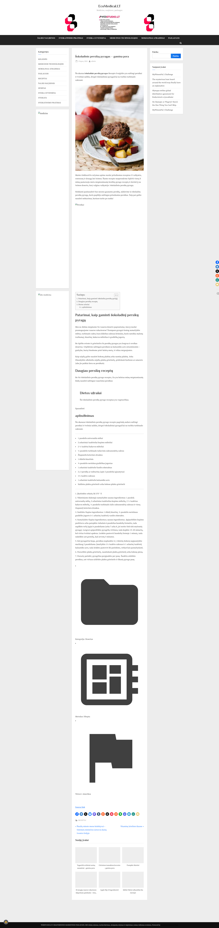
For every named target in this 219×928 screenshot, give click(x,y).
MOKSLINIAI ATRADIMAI (153, 38)
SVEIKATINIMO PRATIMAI (71, 38)
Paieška (155, 52)
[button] (77, 814)
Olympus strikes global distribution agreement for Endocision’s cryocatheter (163, 93)
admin (93, 61)
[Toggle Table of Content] (115, 295)
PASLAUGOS (174, 38)
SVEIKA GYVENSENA (96, 38)
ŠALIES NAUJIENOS (46, 38)
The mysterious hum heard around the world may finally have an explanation (166, 82)
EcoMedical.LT (109, 6)
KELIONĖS (42, 59)
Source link (80, 807)
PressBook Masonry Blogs (169, 925)
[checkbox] (6, 922)
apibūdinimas (87, 307)
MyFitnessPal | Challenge (162, 74)
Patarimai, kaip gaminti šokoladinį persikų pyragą (98, 299)
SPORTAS (42, 88)
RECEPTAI (82, 820)
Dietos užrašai (83, 304)
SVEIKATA (42, 98)
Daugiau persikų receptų (88, 301)
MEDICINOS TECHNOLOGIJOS (124, 38)
